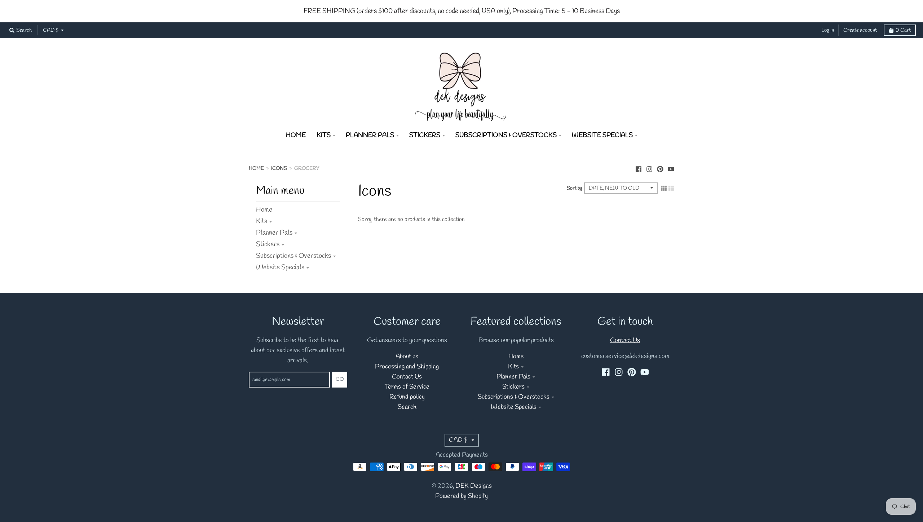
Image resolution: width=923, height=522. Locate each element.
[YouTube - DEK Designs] (671, 168)
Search (407, 407)
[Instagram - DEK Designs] (649, 168)
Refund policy (407, 397)
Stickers (267, 244)
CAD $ (50, 30)
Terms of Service (407, 387)
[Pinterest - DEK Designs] (660, 168)
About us (407, 357)
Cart (903, 30)
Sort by (574, 188)
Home (256, 168)
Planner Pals (274, 233)
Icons (279, 168)
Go (340, 379)
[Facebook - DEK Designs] (638, 168)
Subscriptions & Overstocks (293, 256)
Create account (860, 30)
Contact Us (407, 377)
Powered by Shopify (461, 496)
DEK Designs (473, 486)
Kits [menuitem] (324, 135)
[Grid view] (664, 188)
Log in (827, 30)
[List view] (671, 188)
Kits (261, 221)
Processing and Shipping (407, 367)
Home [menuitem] (296, 135)
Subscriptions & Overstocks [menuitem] (506, 135)
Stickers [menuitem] (424, 135)
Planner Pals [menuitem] (370, 135)
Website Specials (280, 267)
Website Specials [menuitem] (602, 135)
